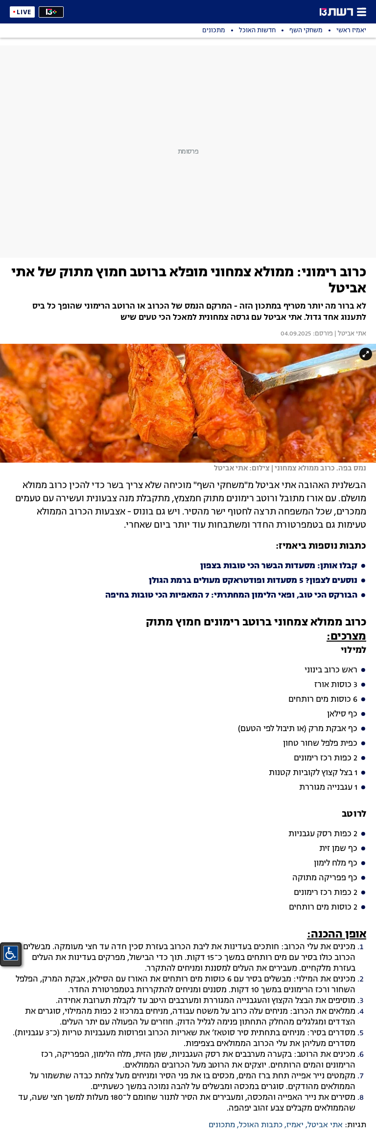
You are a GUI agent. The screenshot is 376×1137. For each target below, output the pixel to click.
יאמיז (295, 1125)
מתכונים (222, 1125)
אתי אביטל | (349, 334)
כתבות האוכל (260, 1125)
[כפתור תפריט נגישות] (10, 953)
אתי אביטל (325, 1125)
